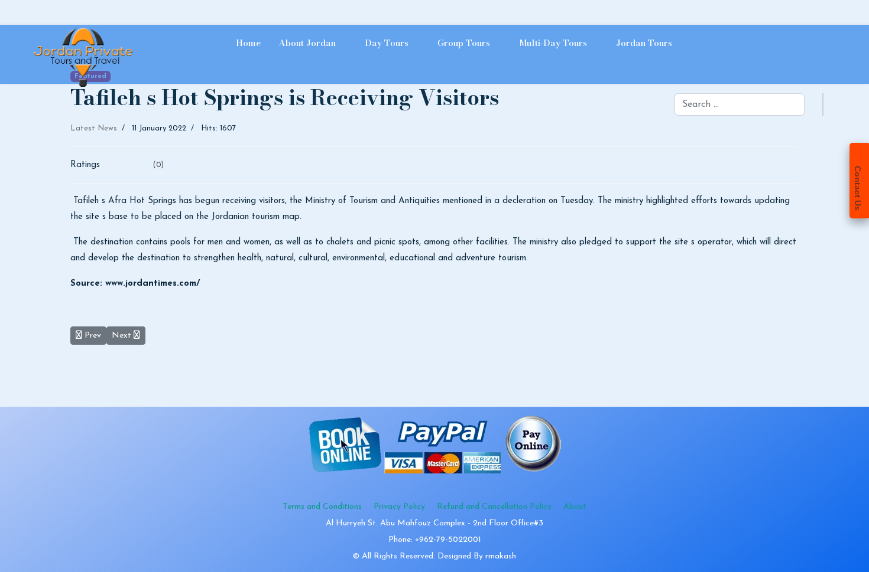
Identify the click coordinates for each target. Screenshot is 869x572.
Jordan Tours (644, 43)
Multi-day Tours (553, 43)
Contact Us (857, 188)
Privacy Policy (399, 506)
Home (248, 43)
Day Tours (386, 43)
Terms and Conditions (322, 506)
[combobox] (740, 104)
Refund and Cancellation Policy (494, 506)
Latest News (93, 128)
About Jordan (307, 43)
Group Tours (463, 43)
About (574, 506)
